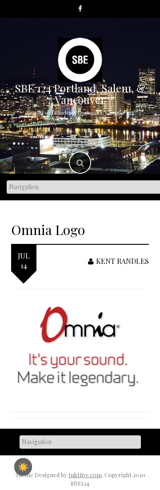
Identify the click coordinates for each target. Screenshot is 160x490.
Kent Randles (122, 261)
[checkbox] (23, 467)
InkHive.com (85, 474)
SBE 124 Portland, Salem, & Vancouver (80, 94)
